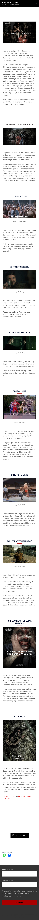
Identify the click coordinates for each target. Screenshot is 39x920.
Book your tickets (9, 796)
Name (7, 870)
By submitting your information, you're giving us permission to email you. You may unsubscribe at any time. (19, 893)
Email (7, 880)
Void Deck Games (10, 2)
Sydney (21, 917)
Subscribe (19, 902)
